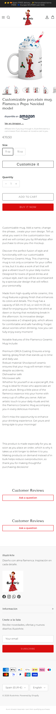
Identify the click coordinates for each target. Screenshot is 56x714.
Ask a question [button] (28, 497)
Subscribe (28, 648)
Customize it (28, 164)
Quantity (7, 177)
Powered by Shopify (29, 695)
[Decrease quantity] (5, 183)
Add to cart (28, 196)
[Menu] (3, 17)
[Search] (10, 17)
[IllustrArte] (28, 17)
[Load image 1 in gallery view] (28, 55)
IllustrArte (14, 695)
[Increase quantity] (17, 183)
